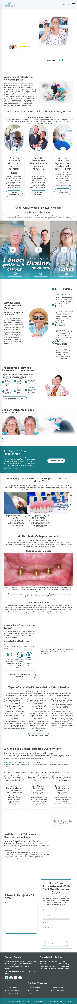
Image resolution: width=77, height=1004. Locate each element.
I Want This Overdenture (38, 736)
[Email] (64, 4)
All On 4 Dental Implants (15, 994)
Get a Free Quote (53, 60)
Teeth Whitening (58, 990)
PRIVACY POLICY (66, 1001)
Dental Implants (58, 987)
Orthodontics (34, 990)
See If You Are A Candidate (14, 399)
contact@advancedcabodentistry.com (23, 961)
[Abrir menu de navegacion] (73, 4)
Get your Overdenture (14, 194)
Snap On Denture (13, 990)
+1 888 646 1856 (28, 964)
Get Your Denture (56, 461)
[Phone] (68, 4)
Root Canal (33, 994)
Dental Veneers (12, 987)
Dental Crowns (35, 987)
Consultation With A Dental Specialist (20, 675)
